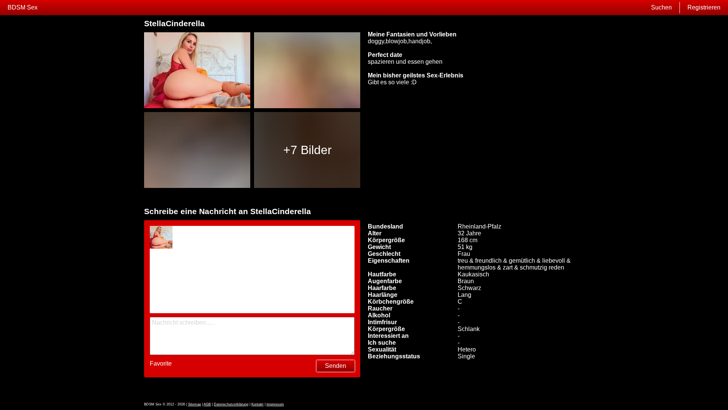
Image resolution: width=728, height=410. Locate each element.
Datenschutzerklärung (231, 404)
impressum (275, 404)
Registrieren (703, 7)
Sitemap (194, 404)
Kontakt (257, 404)
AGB (207, 404)
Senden (335, 366)
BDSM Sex (23, 7)
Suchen (661, 7)
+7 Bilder (307, 150)
